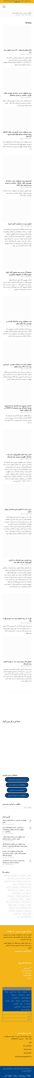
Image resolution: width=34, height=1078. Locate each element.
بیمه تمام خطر (20, 881)
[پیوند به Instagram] (17, 1073)
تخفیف (7, 901)
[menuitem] (9, 6)
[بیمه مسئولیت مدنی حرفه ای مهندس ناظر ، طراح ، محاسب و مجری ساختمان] (17, 79)
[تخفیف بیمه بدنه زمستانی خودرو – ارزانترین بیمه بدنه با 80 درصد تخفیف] (17, 351)
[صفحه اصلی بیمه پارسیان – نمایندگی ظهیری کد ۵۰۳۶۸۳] (19, 6)
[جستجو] (9, 6)
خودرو (17, 907)
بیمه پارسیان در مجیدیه (26, 901)
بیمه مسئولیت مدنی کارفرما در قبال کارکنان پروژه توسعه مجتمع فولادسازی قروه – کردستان (17, 134)
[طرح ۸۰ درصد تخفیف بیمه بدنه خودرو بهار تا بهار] (17, 605)
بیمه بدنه (16, 878)
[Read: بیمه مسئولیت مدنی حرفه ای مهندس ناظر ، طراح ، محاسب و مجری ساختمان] (29, 837)
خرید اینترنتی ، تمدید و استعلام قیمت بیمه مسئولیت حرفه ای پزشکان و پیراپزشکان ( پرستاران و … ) (13, 829)
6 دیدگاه (23, 514)
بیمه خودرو (28, 884)
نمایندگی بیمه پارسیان (26, 913)
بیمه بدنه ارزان (10, 878)
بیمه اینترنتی (22, 878)
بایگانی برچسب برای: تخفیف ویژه (21, 13)
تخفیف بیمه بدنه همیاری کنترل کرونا (19, 224)
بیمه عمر (15, 884)
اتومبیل (29, 875)
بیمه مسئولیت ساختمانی (12, 889)
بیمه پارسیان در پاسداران (15, 901)
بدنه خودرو (24, 875)
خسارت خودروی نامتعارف (25, 907)
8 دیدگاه (23, 226)
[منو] (5, 6)
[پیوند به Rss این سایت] (9, 1073)
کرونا (18, 916)
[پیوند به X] (22, 1073)
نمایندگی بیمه (11, 910)
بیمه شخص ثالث (21, 884)
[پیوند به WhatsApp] (4, 1073)
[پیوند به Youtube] (6, 1073)
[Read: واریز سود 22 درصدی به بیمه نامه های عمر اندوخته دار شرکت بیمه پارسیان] (29, 861)
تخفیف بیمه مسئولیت (12, 904)
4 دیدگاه (23, 54)
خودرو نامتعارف (28, 910)
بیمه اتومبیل (6, 875)
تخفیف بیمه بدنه (21, 904)
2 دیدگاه (23, 412)
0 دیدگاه (23, 97)
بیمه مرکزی (28, 889)
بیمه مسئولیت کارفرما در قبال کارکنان (23, 895)
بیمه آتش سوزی (14, 875)
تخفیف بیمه (28, 904)
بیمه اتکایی (29, 878)
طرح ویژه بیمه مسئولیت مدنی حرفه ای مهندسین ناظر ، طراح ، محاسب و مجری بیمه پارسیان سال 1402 (18, 183)
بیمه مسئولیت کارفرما (17, 892)
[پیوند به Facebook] (19, 1073)
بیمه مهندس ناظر (10, 895)
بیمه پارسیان (21, 898)
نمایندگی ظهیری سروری (26, 916)
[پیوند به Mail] (11, 1073)
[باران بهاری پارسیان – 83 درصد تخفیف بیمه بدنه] (17, 36)
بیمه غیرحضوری (16, 886)
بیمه (19, 875)
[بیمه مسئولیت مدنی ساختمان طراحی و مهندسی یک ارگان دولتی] (17, 308)
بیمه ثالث (14, 881)
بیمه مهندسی (28, 898)
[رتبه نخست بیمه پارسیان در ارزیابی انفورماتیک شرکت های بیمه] (17, 546)
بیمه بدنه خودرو (28, 881)
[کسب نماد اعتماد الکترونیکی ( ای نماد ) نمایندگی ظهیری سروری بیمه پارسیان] (17, 441)
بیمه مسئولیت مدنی (27, 892)
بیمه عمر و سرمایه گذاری (26, 886)
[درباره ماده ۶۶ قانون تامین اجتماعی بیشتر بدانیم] (17, 496)
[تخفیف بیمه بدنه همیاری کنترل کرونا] (17, 210)
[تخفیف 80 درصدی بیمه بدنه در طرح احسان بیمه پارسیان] (17, 648)
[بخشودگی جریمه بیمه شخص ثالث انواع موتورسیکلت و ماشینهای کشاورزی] (17, 259)
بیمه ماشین (9, 886)
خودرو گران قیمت (19, 910)
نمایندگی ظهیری (17, 913)
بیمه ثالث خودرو (7, 881)
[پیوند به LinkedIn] (14, 1073)
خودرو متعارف (12, 907)
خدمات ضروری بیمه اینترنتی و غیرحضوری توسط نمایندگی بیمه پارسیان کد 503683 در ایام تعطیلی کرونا (17, 408)
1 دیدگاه (23, 459)
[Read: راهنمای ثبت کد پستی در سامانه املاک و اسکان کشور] (29, 821)
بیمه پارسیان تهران (13, 898)
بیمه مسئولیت (21, 889)
